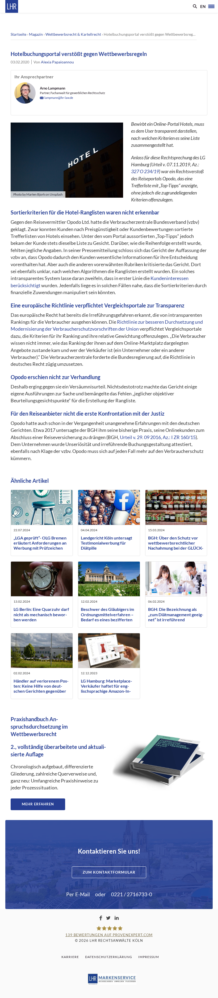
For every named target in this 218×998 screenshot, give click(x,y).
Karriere (70, 957)
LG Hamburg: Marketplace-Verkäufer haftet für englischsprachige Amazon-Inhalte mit (106, 688)
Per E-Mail (78, 894)
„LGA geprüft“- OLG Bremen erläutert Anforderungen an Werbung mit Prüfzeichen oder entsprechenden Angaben (40, 548)
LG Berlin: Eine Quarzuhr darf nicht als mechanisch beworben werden (41, 614)
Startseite (18, 34)
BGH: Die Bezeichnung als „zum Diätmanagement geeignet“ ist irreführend (175, 614)
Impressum (148, 957)
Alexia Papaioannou (57, 62)
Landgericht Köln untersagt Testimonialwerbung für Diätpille (106, 542)
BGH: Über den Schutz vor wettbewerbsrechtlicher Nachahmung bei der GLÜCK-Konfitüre (175, 545)
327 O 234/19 (145, 171)
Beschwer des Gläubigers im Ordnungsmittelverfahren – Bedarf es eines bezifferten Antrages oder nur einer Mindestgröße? (107, 619)
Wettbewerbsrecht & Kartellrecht (73, 34)
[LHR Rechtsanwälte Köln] (11, 6)
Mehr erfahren (38, 804)
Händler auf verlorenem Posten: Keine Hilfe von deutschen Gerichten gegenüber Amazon (41, 688)
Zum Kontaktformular (109, 872)
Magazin (36, 34)
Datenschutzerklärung (108, 957)
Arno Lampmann (52, 88)
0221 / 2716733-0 (131, 894)
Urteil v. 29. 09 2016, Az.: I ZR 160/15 (158, 437)
